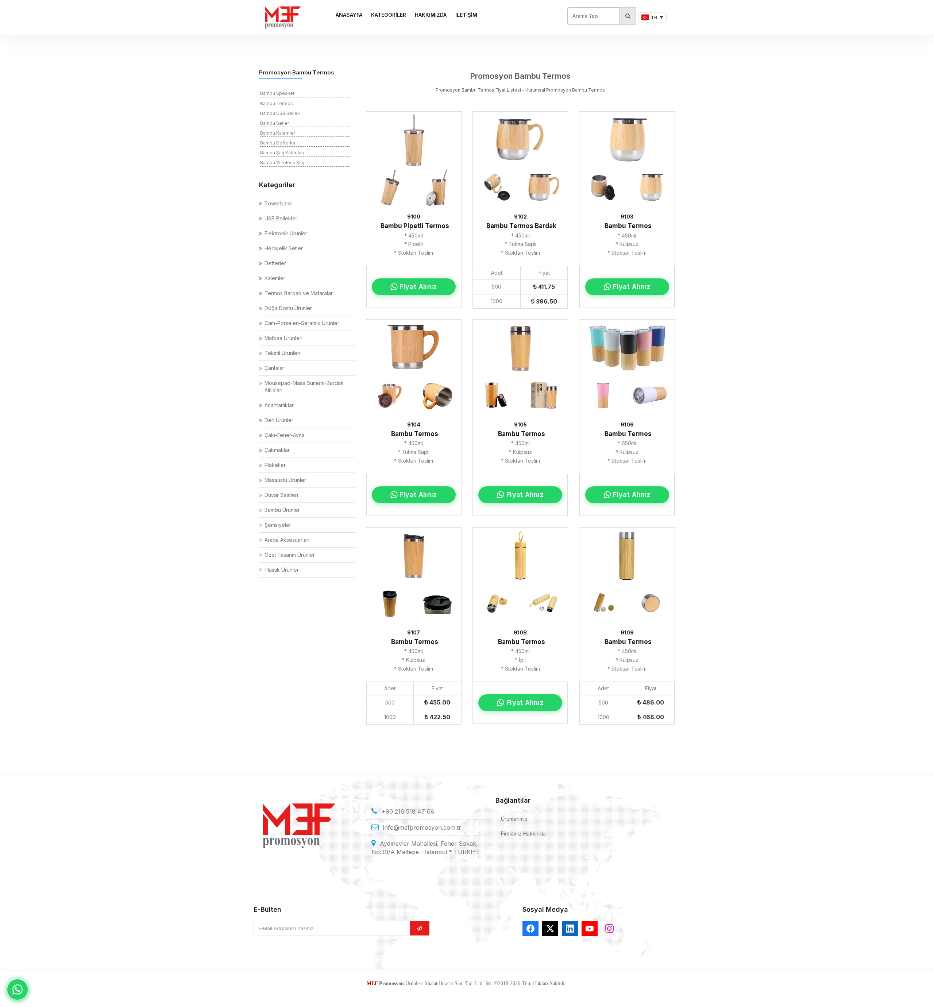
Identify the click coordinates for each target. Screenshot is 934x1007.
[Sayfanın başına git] (919, 992)
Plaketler (275, 465)
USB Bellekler (281, 218)
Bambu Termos (276, 103)
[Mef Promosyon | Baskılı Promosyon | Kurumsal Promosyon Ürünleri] (282, 17)
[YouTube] (590, 928)
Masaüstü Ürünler (285, 480)
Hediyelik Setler (284, 248)
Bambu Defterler (278, 143)
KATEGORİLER (388, 15)
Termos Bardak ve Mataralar (299, 293)
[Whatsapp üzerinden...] (17, 989)
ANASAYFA (349, 15)
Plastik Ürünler (282, 570)
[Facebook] (530, 928)
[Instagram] (609, 928)
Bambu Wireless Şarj (282, 162)
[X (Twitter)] (550, 928)
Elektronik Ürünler (286, 233)
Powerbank (278, 203)
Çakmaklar (277, 450)
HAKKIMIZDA (431, 15)
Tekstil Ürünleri (282, 353)
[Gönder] (419, 928)
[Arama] (627, 16)
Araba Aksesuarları (287, 540)
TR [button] (657, 17)
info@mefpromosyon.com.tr (422, 827)
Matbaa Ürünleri (283, 338)
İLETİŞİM (466, 15)
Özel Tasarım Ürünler (290, 555)
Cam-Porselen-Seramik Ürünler (302, 323)
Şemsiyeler (278, 525)
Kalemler (275, 278)
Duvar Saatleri (281, 495)
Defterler (275, 263)
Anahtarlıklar (279, 405)
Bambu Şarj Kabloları (282, 152)
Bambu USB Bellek (280, 113)
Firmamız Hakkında (523, 833)
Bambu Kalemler (277, 133)
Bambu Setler (274, 123)
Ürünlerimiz (514, 819)
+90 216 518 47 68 (408, 811)
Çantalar (274, 368)
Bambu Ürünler (282, 510)
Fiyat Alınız (418, 286)
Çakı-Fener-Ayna (285, 435)
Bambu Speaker (277, 93)
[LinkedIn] (570, 928)
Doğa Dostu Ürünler (288, 308)
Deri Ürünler (279, 420)
